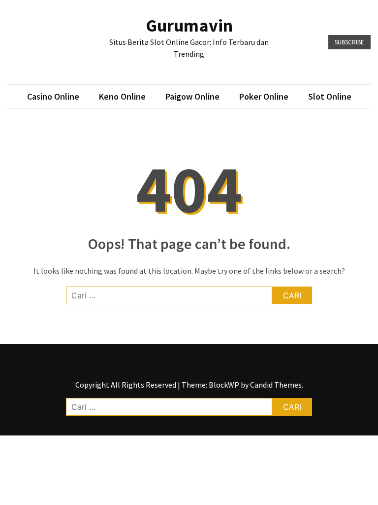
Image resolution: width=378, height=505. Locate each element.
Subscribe (349, 42)
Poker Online (263, 96)
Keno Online (122, 96)
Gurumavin (189, 25)
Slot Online (329, 96)
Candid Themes (276, 385)
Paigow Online (192, 96)
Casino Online (53, 96)
